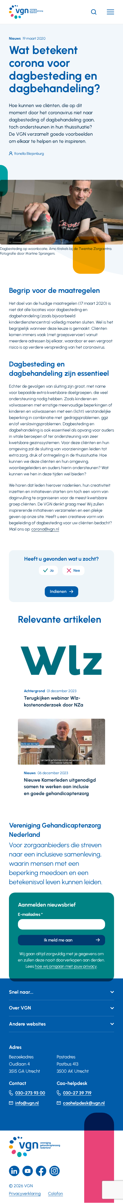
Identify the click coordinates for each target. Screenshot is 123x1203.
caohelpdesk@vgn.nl (84, 1103)
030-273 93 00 (30, 1093)
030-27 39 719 (77, 1093)
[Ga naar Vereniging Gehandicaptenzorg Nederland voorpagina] (35, 12)
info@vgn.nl (27, 1103)
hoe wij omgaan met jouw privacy (66, 966)
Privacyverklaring (25, 1193)
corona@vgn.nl (45, 529)
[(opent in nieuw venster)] (41, 1171)
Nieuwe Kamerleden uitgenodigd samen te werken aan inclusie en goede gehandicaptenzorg (60, 786)
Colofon (55, 1193)
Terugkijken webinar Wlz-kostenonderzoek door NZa (53, 701)
